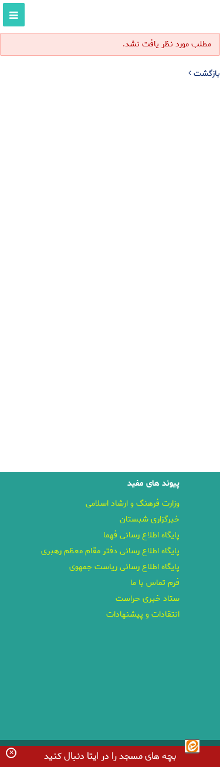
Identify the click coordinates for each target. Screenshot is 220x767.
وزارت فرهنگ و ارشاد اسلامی (133, 503)
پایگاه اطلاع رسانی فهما (141, 535)
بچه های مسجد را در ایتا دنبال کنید (110, 756)
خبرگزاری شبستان (150, 519)
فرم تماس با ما (155, 583)
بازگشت (205, 73)
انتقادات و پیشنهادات (143, 614)
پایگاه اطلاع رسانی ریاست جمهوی (124, 567)
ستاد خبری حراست (148, 598)
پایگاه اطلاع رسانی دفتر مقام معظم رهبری (110, 551)
